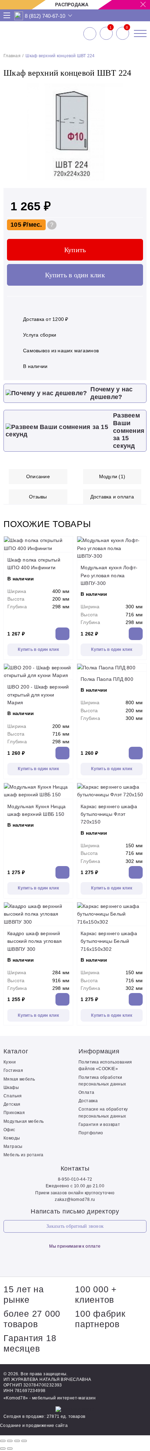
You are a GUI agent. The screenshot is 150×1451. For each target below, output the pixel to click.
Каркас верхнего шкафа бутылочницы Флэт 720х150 (109, 814)
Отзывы (38, 496)
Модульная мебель (23, 1121)
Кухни (9, 1062)
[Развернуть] (17, 1441)
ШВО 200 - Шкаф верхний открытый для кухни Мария (38, 694)
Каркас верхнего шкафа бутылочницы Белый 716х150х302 (109, 941)
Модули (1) (112, 476)
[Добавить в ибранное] (137, 179)
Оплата (86, 1092)
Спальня (12, 1095)
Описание (38, 476)
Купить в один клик (75, 275)
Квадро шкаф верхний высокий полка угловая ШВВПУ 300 (34, 941)
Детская (12, 1104)
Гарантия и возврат (99, 1124)
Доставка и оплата (112, 496)
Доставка (88, 1100)
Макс (18, 16)
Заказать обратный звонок (75, 1226)
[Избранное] (106, 33)
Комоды (11, 1138)
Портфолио (90, 1132)
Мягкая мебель (19, 1079)
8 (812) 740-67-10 (45, 15)
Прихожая (14, 1112)
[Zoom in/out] (24, 1441)
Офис (9, 1129)
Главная (12, 55)
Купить (75, 250)
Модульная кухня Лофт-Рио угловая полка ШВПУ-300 (109, 575)
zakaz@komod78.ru (75, 1199)
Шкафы (11, 1087)
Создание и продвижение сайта (34, 1425)
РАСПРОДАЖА (72, 4)
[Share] (10, 1441)
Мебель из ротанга (23, 1154)
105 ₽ (18, 224)
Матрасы (13, 1146)
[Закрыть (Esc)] (3, 1441)
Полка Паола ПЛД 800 (107, 679)
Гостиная (13, 1070)
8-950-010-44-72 (75, 1179)
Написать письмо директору (75, 1211)
